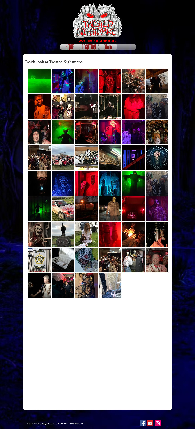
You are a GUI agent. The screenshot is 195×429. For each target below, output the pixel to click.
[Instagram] (158, 423)
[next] (162, 185)
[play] (162, 295)
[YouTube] (150, 423)
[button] (39, 81)
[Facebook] (143, 423)
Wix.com (79, 423)
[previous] (33, 185)
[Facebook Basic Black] (169, 30)
